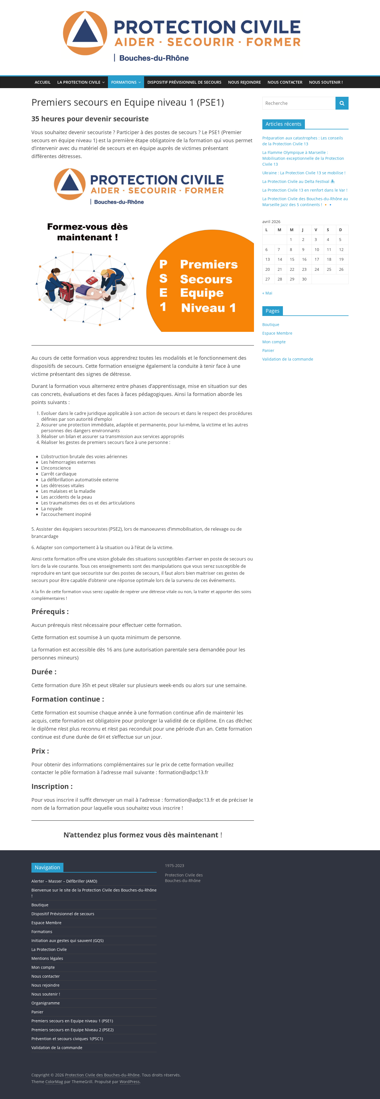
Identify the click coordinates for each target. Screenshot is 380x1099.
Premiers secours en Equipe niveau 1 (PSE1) (72, 1020)
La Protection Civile (78, 82)
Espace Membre (277, 333)
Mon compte (274, 341)
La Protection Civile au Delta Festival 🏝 (298, 181)
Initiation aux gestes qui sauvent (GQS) (67, 940)
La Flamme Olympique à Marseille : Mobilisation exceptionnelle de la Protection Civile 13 (303, 158)
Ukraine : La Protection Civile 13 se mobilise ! (304, 172)
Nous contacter (285, 82)
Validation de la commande (287, 359)
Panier (268, 350)
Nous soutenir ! (326, 82)
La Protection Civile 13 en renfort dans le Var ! (304, 190)
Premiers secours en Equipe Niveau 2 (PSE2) (72, 1029)
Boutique (270, 324)
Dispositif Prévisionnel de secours (184, 82)
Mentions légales (47, 958)
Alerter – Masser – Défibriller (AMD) (64, 881)
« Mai (267, 293)
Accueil (43, 82)
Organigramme (45, 1003)
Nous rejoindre (244, 82)
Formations (124, 82)
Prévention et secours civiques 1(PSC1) (67, 1038)
